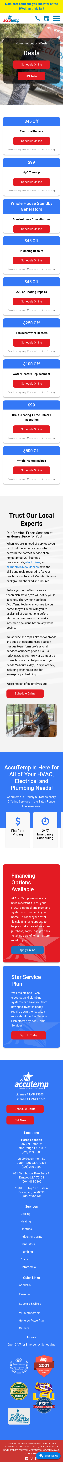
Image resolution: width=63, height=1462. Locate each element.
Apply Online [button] (27, 950)
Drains (25, 1259)
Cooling (25, 1213)
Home (20, 43)
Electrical (26, 1229)
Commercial (28, 1267)
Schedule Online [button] (31, 64)
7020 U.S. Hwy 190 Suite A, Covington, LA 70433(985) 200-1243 (31, 1192)
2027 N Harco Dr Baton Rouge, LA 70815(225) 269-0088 (31, 1148)
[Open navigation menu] (56, 19)
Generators (28, 1244)
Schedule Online (31, 141)
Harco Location (31, 1140)
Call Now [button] (31, 76)
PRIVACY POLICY (38, 1450)
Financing (25, 1294)
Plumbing (27, 1251)
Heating (26, 1221)
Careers (24, 1328)
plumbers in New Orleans (22, 567)
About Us (32, 43)
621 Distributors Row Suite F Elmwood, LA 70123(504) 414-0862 (31, 1177)
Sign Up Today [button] (29, 1035)
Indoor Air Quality (31, 1236)
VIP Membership (29, 1313)
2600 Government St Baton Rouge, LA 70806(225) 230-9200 (31, 1162)
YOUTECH (23, 1450)
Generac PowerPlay (31, 1320)
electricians (32, 562)
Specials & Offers (30, 1303)
